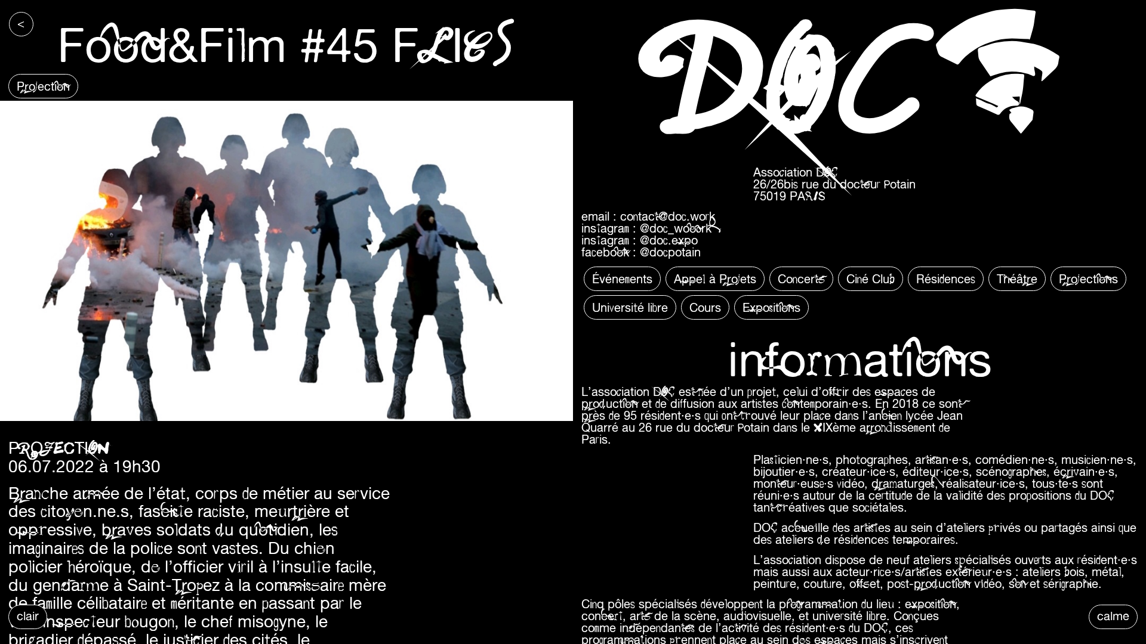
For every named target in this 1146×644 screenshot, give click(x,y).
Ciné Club (870, 279)
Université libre (630, 307)
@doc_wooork (675, 228)
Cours (705, 307)
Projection (43, 86)
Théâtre (1017, 279)
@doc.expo (669, 240)
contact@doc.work (667, 216)
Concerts (801, 279)
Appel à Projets (715, 279)
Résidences (945, 279)
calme (1113, 616)
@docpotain (670, 252)
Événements (622, 279)
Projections (1088, 279)
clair (28, 616)
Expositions (771, 307)
